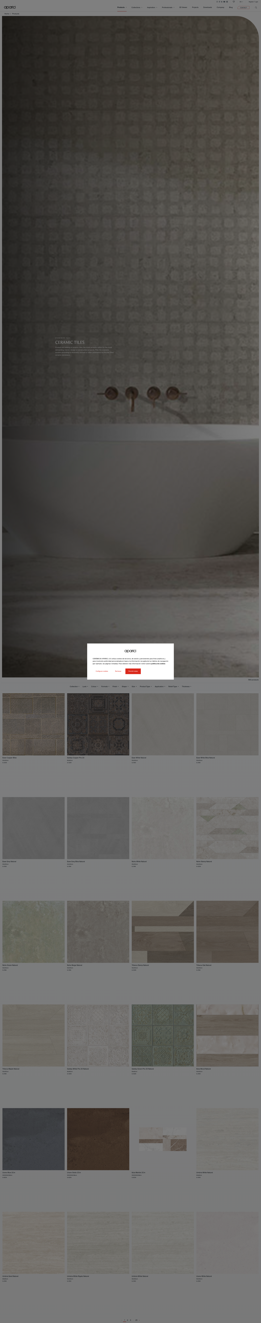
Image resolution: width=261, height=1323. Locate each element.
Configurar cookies (102, 671)
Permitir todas (133, 671)
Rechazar (118, 671)
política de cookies (158, 664)
